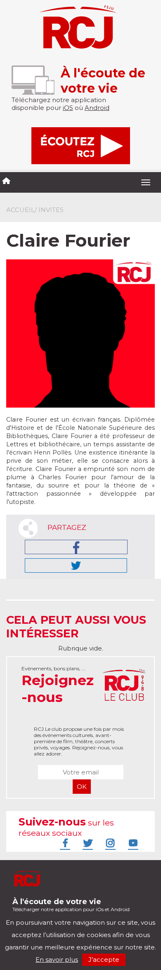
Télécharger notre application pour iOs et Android (71, 904)
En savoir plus (57, 959)
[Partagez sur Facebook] (76, 547)
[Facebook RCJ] (64, 843)
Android (97, 108)
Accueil (20, 210)
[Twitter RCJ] (87, 843)
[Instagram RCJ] (109, 843)
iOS (68, 108)
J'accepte (103, 959)
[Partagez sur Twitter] (76, 565)
